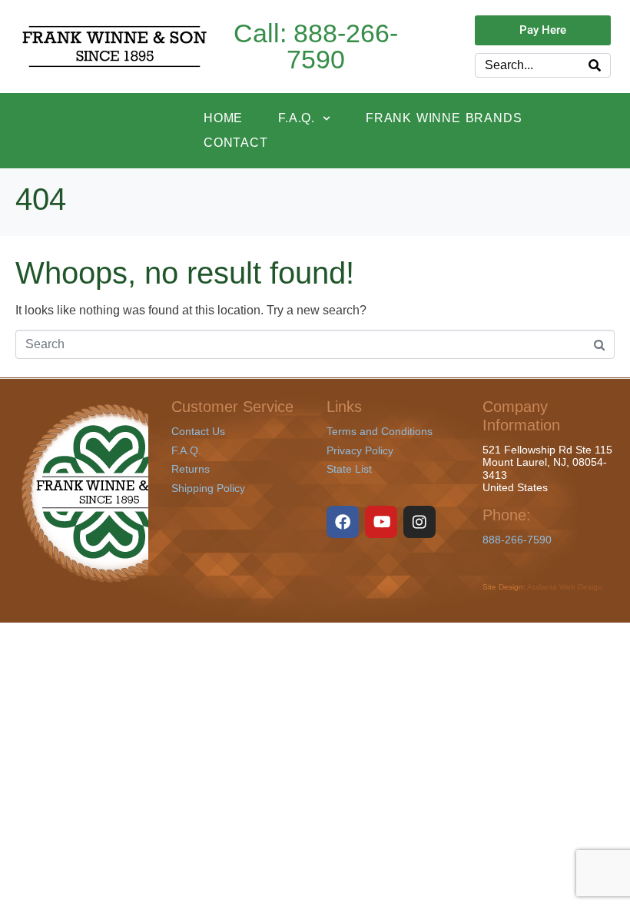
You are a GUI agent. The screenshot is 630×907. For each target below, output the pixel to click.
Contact (236, 142)
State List (349, 469)
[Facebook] (343, 522)
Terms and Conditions (380, 431)
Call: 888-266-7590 (316, 46)
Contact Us (198, 431)
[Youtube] (381, 522)
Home (223, 118)
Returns (190, 469)
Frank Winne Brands (444, 118)
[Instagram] (419, 522)
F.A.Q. (296, 118)
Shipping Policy (208, 488)
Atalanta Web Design (564, 587)
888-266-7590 (517, 539)
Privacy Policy (360, 450)
